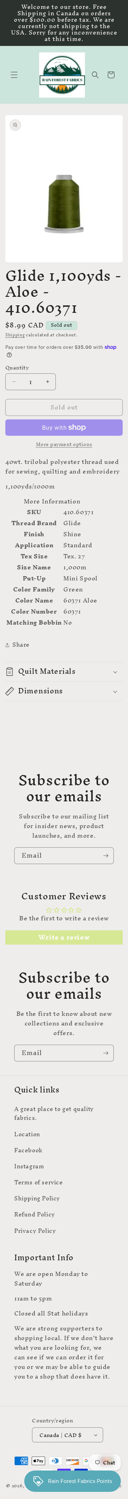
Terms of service (38, 1182)
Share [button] (21, 644)
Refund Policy (34, 1214)
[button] (14, 75)
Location (27, 1134)
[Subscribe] (105, 855)
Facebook (28, 1150)
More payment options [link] (64, 444)
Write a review (64, 937)
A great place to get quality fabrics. (54, 1113)
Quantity (17, 367)
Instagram (29, 1166)
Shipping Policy (37, 1198)
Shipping (15, 335)
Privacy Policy (35, 1230)
